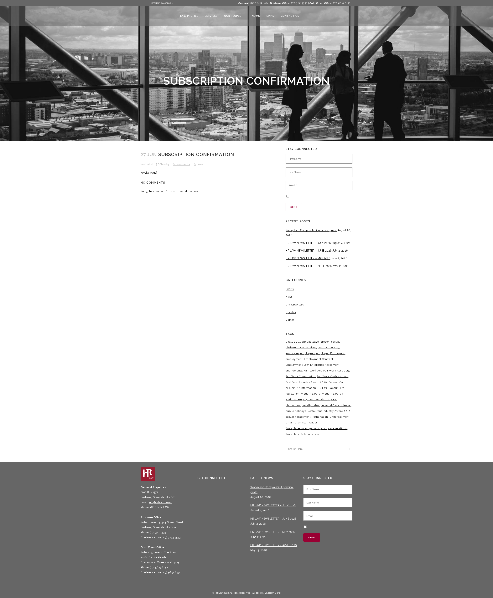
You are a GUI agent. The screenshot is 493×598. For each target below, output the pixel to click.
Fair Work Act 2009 (336, 370)
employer (322, 353)
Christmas (292, 347)
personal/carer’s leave (335, 405)
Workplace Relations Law (302, 434)
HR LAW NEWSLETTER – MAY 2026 (308, 258)
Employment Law (297, 364)
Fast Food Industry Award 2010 (306, 382)
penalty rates (310, 405)
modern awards (332, 393)
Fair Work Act (313, 370)
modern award (310, 393)
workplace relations (333, 428)
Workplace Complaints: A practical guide (311, 230)
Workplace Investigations (302, 428)
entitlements (294, 370)
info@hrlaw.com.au (160, 502)
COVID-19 (332, 347)
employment (294, 359)
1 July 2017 (293, 341)
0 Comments (181, 164)
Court (321, 347)
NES (333, 399)
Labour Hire (336, 387)
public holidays (296, 411)
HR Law (322, 387)
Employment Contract (318, 359)
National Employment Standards (307, 399)
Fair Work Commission (300, 376)
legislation (292, 393)
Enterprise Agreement (325, 364)
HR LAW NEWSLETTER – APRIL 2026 (309, 266)
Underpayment (340, 416)
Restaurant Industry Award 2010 (329, 411)
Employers (337, 353)
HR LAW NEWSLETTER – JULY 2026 (308, 242)
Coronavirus (308, 347)
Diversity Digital (273, 592)
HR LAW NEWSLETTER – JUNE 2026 (309, 250)
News (289, 296)
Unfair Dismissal (297, 422)
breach (325, 341)
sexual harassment (298, 416)
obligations (293, 405)
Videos (290, 319)
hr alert (290, 387)
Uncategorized (295, 304)
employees (307, 353)
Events (290, 289)
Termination (320, 416)
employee (292, 353)
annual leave (310, 341)
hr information (306, 387)
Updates (291, 312)
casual (335, 341)
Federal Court (338, 382)
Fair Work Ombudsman (332, 376)
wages (313, 422)
